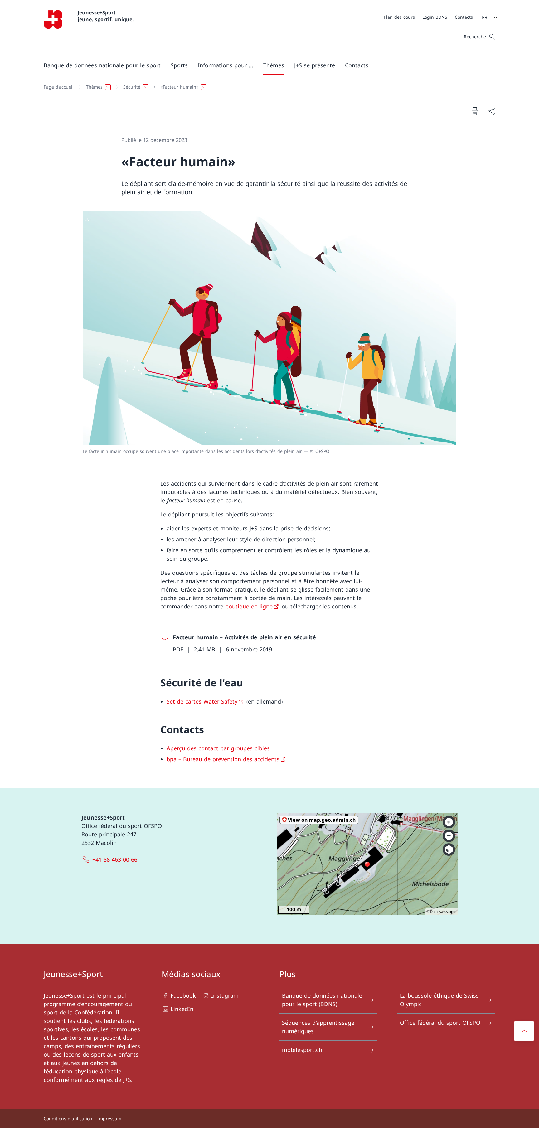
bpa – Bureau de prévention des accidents (223, 759)
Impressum (109, 1118)
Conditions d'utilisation (68, 1118)
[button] (102, 65)
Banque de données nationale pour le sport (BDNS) (322, 1000)
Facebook (183, 995)
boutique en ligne (249, 606)
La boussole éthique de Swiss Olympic (439, 1000)
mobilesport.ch (302, 1049)
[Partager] (491, 111)
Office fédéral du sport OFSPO (440, 1022)
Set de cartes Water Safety (202, 701)
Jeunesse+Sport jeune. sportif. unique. (106, 16)
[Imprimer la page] (475, 111)
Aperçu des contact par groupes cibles (218, 748)
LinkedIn (182, 1009)
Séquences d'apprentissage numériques (318, 1027)
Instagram (225, 995)
